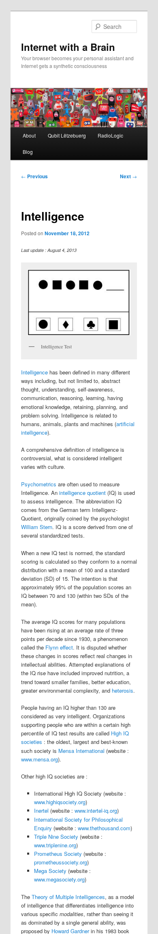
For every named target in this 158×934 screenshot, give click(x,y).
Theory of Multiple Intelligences (68, 897)
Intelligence (34, 372)
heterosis (122, 690)
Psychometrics (38, 484)
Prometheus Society (58, 853)
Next (128, 176)
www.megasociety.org (59, 879)
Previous (34, 176)
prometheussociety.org (60, 862)
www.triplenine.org (55, 845)
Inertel (41, 810)
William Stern (36, 527)
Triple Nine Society (56, 836)
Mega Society (50, 871)
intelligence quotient (82, 493)
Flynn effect (59, 647)
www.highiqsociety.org (59, 802)
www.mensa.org (39, 759)
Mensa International (81, 751)
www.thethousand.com (104, 828)
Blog (28, 151)
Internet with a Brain (68, 47)
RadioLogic (110, 135)
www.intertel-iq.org (96, 810)
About (29, 135)
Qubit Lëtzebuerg (67, 135)
